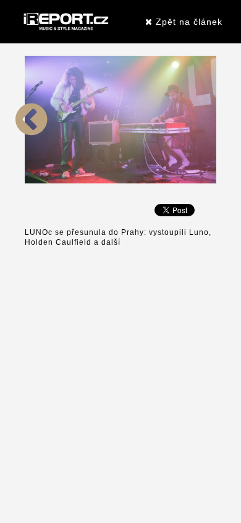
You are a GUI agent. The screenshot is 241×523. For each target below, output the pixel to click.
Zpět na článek (187, 22)
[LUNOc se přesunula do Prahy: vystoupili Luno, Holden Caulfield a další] (31, 181)
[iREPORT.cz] (65, 22)
